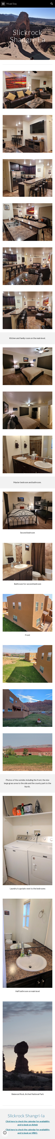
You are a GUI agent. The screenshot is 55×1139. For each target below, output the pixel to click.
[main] (27, 33)
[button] (3, 3)
